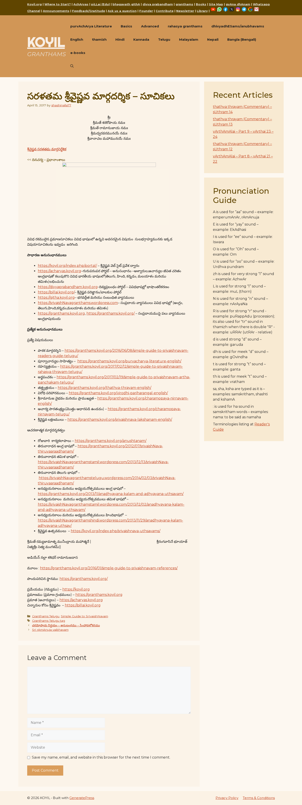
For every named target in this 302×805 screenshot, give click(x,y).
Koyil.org (34, 4)
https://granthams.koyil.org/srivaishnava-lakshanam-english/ (119, 419)
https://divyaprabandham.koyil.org (68, 287)
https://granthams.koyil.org (61, 313)
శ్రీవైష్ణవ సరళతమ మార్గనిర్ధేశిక (46, 149)
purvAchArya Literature (91, 26)
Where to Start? (57, 4)
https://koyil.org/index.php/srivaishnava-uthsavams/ (115, 531)
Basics (126, 26)
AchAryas (80, 4)
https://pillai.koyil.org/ (56, 292)
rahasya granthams (185, 26)
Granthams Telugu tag (48, 620)
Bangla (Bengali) (241, 39)
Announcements (56, 11)
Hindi (119, 39)
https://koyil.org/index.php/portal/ (67, 266)
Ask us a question (122, 11)
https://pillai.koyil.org (83, 605)
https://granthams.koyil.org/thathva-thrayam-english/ (104, 388)
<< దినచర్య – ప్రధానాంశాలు (46, 160)
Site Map (216, 4)
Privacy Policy (227, 798)
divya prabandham (158, 4)
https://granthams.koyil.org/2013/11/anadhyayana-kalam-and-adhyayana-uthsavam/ (110, 494)
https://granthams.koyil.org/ (110, 313)
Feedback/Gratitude (88, 11)
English (76, 39)
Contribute (165, 11)
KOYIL (46, 42)
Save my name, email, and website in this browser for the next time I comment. (101, 757)
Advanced (150, 26)
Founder (146, 11)
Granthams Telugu (45, 616)
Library (202, 11)
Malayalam (188, 39)
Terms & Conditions (259, 798)
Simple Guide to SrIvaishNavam (84, 616)
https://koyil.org (76, 589)
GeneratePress (81, 798)
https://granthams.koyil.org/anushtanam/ (110, 441)
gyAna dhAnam (238, 4)
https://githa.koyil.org (56, 297)
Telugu (164, 39)
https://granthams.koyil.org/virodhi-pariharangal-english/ (118, 393)
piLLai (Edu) (100, 4)
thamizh (99, 39)
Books (201, 4)
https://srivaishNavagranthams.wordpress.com (78, 303)
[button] (72, 66)
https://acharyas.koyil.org (59, 271)
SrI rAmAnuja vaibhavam (50, 629)
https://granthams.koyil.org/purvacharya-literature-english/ (129, 361)
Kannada (141, 39)
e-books (77, 53)
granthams (184, 4)
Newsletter (185, 11)
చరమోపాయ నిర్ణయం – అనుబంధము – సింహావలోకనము (66, 625)
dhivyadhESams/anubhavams (237, 26)
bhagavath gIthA (126, 4)
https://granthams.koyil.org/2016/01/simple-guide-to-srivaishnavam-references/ (109, 568)
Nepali (212, 39)
